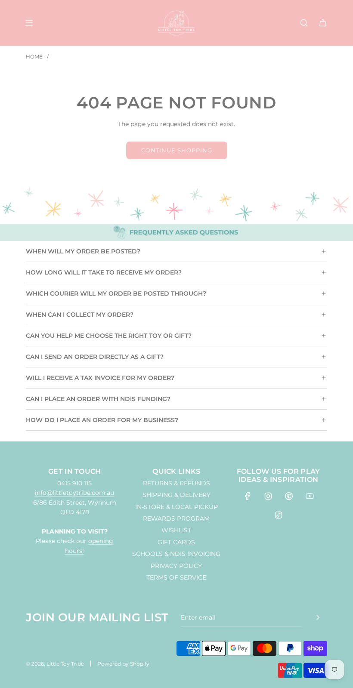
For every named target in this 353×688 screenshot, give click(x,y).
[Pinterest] (288, 496)
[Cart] (322, 22)
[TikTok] (278, 515)
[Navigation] (28, 22)
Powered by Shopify (123, 663)
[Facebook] (247, 496)
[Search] (303, 22)
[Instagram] (268, 496)
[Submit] (317, 617)
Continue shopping (176, 150)
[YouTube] (309, 496)
